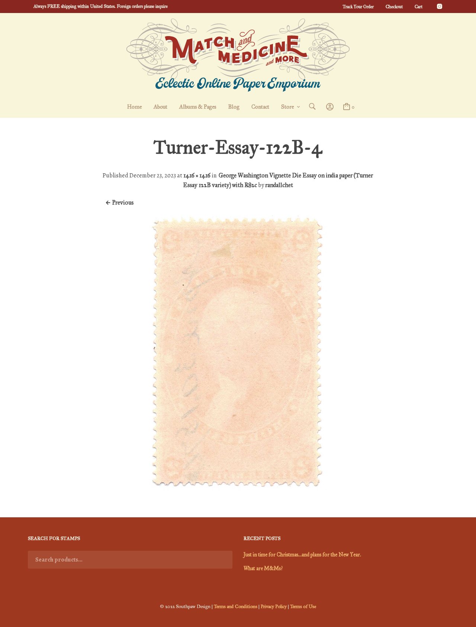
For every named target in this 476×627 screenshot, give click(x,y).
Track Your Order (358, 6)
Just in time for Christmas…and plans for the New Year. (302, 555)
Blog (233, 106)
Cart (418, 6)
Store (287, 106)
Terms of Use (303, 607)
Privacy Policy (274, 607)
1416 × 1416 (196, 175)
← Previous (119, 202)
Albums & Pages (197, 106)
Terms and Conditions (235, 607)
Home (134, 106)
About (160, 106)
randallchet (279, 185)
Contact (260, 106)
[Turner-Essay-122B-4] (238, 489)
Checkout (394, 6)
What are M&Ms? (263, 568)
